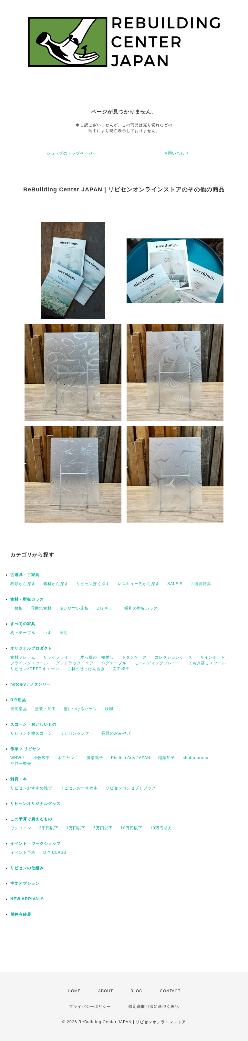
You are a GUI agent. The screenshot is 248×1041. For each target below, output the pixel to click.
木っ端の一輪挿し (97, 657)
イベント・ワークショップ (35, 843)
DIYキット (107, 608)
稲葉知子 (166, 758)
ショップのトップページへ (71, 153)
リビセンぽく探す (93, 584)
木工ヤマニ (68, 758)
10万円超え (161, 828)
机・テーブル (23, 633)
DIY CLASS (55, 852)
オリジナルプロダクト (31, 648)
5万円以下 (103, 828)
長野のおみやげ (116, 733)
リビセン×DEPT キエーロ (34, 669)
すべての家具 (23, 624)
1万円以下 (76, 828)
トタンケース (134, 657)
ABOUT (105, 991)
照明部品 (18, 709)
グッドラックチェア (75, 663)
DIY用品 (18, 700)
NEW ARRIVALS (27, 899)
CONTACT (170, 991)
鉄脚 (109, 709)
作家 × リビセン (25, 749)
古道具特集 (200, 584)
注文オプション (25, 883)
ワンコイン (20, 828)
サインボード (212, 657)
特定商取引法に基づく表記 (154, 1006)
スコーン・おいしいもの (33, 724)
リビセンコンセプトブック (131, 788)
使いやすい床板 (74, 608)
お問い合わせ (176, 153)
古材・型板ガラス (27, 599)
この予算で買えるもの (31, 819)
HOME (74, 991)
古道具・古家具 (25, 575)
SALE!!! (174, 584)
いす (47, 633)
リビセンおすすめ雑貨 (31, 788)
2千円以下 (48, 828)
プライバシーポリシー (90, 1006)
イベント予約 (23, 852)
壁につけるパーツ (80, 709)
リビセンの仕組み (27, 868)
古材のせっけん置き (86, 669)
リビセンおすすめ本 (79, 788)
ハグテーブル (114, 663)
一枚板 (16, 608)
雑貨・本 (18, 779)
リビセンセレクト (77, 733)
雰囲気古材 (41, 608)
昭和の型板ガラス (141, 608)
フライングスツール (29, 663)
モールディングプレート (157, 663)
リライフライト (58, 657)
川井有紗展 (20, 914)
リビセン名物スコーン (31, 733)
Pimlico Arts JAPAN (130, 758)
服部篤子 (95, 758)
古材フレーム (23, 657)
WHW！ (18, 758)
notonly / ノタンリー (30, 684)
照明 (63, 633)
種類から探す (23, 584)
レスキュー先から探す (139, 584)
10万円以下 (131, 828)
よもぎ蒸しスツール (207, 663)
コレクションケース (173, 657)
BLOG (136, 991)
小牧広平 (41, 758)
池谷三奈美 (20, 763)
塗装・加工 (45, 709)
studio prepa (196, 758)
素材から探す (55, 584)
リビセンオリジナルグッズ (35, 803)
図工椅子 (121, 669)
